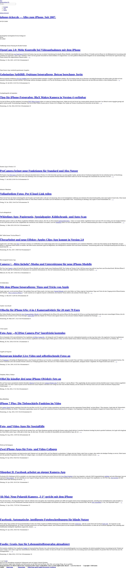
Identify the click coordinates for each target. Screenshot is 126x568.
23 (30, 106)
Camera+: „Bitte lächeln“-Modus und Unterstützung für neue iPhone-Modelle (46, 264)
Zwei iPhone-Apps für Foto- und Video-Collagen (28, 449)
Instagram (6, 360)
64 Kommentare (25, 412)
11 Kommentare (23, 341)
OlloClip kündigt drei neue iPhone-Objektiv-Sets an (30, 378)
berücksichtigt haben (64, 221)
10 (29, 225)
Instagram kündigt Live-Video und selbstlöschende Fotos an (35, 355)
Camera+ (10, 268)
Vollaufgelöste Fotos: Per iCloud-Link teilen (26, 193)
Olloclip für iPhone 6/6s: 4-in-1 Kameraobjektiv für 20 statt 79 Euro (40, 309)
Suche (5, 10)
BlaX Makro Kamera (34, 101)
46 (29, 435)
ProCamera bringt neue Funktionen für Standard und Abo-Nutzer (39, 170)
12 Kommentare (24, 272)
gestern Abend (6, 407)
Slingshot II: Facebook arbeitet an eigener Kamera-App (32, 472)
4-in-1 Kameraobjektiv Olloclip (30, 314)
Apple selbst (31, 315)
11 (28, 341)
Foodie (25, 548)
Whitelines (58, 222)
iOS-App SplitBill (21, 78)
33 (29, 505)
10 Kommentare (23, 225)
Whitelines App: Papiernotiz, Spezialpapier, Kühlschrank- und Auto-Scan (43, 216)
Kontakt (5, 7)
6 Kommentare (24, 60)
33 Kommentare (24, 505)
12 (30, 272)
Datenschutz (21, 567)
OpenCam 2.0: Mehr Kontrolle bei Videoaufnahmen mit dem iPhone (40, 49)
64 (31, 412)
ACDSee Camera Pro (39, 337)
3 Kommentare (23, 458)
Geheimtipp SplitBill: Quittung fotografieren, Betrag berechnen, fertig (41, 74)
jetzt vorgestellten (96, 502)
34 (29, 83)
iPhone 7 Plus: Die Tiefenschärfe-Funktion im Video (30, 403)
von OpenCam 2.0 (19, 54)
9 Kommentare (25, 250)
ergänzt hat (78, 523)
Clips (17, 244)
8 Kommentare (26, 318)
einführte (106, 476)
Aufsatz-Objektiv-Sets (51, 383)
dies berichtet (114, 478)
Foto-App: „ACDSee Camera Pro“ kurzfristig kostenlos (32, 332)
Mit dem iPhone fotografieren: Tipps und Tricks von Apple (34, 287)
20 (27, 295)
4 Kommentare (24, 364)
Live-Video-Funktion (67, 476)
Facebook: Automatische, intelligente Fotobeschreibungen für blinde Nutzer (44, 519)
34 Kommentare (23, 83)
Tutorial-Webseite (59, 291)
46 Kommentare (24, 435)
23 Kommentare (24, 106)
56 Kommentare (22, 202)
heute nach (105, 523)
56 (28, 202)
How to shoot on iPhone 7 (15, 293)
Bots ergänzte (10, 478)
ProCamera (13, 175)
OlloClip (31, 383)
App (4, 8)
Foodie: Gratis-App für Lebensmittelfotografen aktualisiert (35, 544)
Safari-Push (31, 567)
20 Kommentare (22, 295)
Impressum (9, 567)
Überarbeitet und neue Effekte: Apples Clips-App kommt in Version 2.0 (42, 239)
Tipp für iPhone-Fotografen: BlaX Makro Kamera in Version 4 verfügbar (43, 97)
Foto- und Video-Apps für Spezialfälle (22, 426)
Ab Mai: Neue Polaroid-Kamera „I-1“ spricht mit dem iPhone (36, 496)
